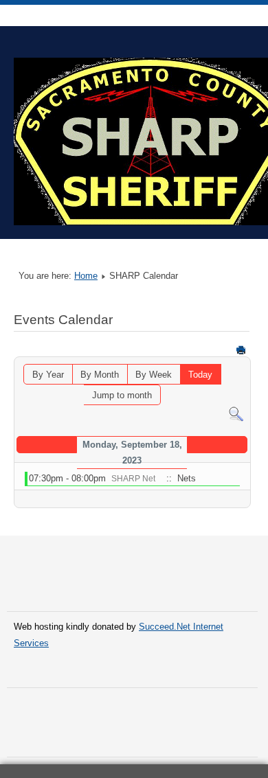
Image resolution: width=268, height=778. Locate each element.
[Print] (241, 350)
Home (86, 276)
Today (200, 374)
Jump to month (122, 395)
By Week (153, 374)
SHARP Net (133, 478)
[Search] (236, 413)
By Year (48, 374)
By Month (99, 374)
